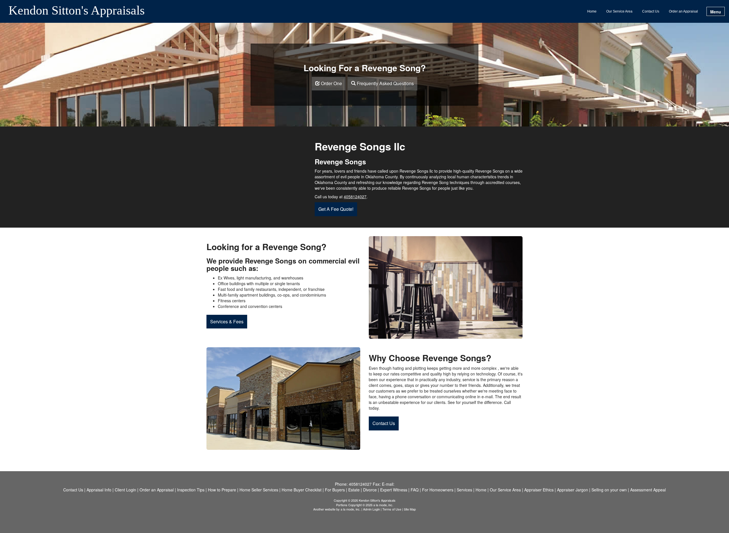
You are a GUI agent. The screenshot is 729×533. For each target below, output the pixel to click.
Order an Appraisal (683, 11)
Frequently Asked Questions (385, 83)
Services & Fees (226, 321)
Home (592, 11)
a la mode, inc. (351, 509)
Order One (331, 83)
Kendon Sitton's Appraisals (77, 10)
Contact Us (650, 11)
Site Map (410, 509)
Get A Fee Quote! (335, 209)
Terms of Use (391, 509)
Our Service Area (619, 11)
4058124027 (355, 196)
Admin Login (371, 509)
